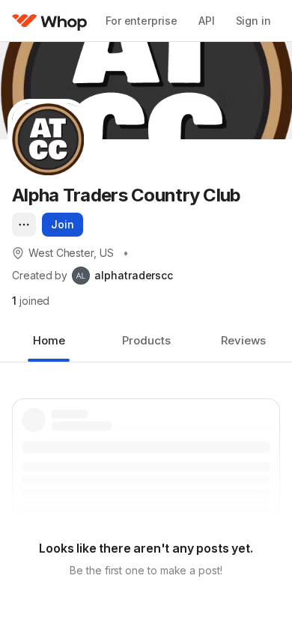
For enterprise (141, 20)
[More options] (24, 225)
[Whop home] (50, 21)
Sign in (253, 20)
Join (62, 224)
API (206, 20)
